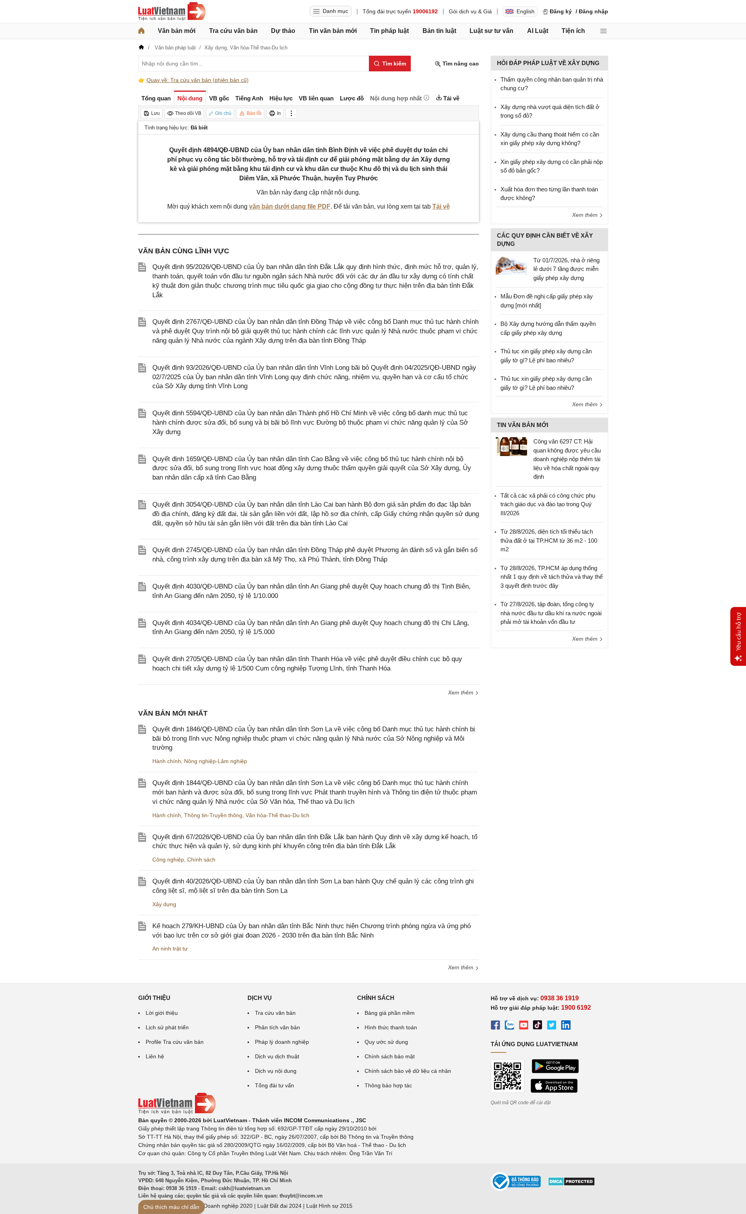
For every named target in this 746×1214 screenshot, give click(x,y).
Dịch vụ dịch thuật (277, 1056)
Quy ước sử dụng (386, 1042)
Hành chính (166, 761)
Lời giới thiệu (162, 1013)
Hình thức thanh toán (391, 1027)
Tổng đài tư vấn (274, 1085)
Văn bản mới (176, 30)
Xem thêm (461, 692)
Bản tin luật (439, 30)
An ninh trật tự (170, 948)
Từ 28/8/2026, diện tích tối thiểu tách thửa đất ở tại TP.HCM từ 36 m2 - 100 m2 (548, 540)
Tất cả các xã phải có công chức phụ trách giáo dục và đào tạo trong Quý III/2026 (547, 504)
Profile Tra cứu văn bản (175, 1042)
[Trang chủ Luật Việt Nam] (172, 11)
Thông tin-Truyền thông (213, 815)
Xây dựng (164, 904)
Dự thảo (283, 30)
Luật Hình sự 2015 (329, 1206)
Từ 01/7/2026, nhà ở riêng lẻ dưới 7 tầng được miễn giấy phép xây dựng (566, 269)
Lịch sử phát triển (167, 1027)
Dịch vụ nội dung (275, 1071)
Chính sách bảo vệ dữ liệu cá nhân (408, 1071)
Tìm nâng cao (460, 63)
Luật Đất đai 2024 (279, 1206)
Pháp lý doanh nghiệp (282, 1042)
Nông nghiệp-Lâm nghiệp (215, 761)
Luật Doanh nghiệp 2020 (222, 1206)
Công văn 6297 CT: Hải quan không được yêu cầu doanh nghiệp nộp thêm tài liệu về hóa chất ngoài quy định (567, 459)
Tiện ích (573, 30)
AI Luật (537, 30)
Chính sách (201, 859)
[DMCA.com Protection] (571, 1184)
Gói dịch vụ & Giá (470, 11)
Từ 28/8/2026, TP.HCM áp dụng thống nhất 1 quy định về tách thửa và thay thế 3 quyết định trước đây (551, 577)
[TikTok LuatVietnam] (537, 1026)
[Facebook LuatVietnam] (495, 1026)
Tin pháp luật (389, 30)
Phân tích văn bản (277, 1027)
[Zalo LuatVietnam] (509, 1026)
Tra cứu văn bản (233, 30)
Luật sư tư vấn (491, 30)
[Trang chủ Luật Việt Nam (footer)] (177, 1112)
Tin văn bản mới (333, 30)
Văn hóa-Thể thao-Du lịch (277, 815)
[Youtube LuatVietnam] (523, 1026)
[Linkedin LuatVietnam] (566, 1026)
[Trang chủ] (141, 31)
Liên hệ (155, 1056)
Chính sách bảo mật (390, 1056)
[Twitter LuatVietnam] (551, 1026)
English (526, 11)
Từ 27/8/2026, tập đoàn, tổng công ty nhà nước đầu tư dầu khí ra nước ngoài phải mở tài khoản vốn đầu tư (550, 613)
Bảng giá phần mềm (390, 1013)
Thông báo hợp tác (388, 1085)
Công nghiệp (168, 859)
